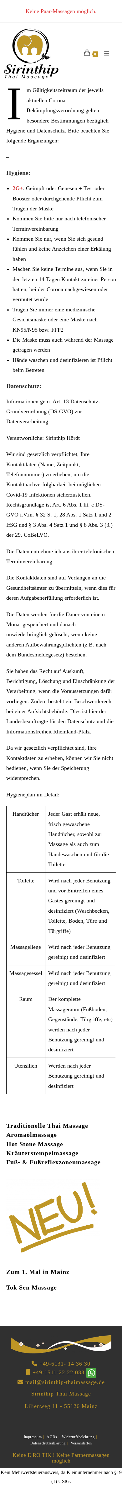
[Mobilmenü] (104, 53)
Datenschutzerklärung (48, 1443)
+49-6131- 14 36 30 (64, 1364)
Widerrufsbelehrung (78, 1437)
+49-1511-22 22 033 (58, 1372)
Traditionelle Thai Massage (47, 1125)
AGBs (52, 1437)
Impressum (33, 1437)
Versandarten (81, 1443)
